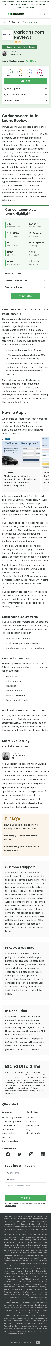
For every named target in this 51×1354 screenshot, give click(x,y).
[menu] (4, 14)
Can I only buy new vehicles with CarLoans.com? (21, 848)
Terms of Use (8, 1137)
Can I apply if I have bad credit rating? (20, 837)
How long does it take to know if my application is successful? (21, 826)
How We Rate (8, 1129)
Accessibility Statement (13, 1117)
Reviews (15, 22)
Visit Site (25, 80)
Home (5, 22)
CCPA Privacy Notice (11, 1121)
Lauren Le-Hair (16, 54)
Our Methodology (10, 1141)
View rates (25, 295)
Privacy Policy (8, 1133)
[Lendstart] (16, 14)
